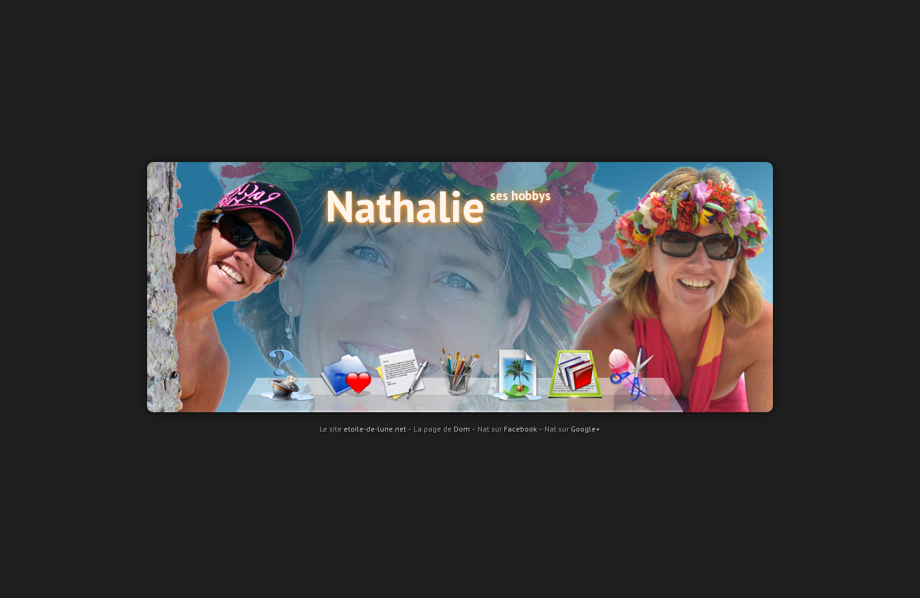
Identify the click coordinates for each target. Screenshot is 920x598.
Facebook (520, 428)
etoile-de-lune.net (375, 428)
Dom (462, 428)
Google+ (585, 428)
